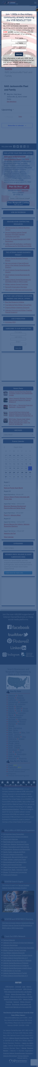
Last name (19, 43)
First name (19, 38)
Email (19, 48)
